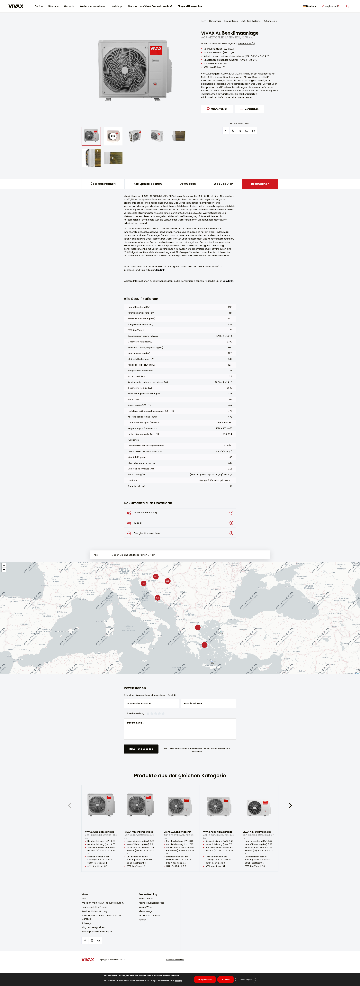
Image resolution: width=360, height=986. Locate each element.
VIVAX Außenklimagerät (179, 834)
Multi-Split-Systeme (251, 21)
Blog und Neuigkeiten (190, 6)
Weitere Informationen (93, 6)
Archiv (142, 919)
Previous (70, 805)
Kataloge (117, 6)
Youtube (98, 940)
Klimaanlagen (231, 21)
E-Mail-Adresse (193, 703)
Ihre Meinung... (135, 722)
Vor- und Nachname (139, 703)
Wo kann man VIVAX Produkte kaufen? (150, 6)
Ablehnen (225, 979)
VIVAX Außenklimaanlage (101, 834)
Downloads (188, 184)
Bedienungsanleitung (145, 512)
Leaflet (357, 673)
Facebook (84, 940)
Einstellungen (245, 979)
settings (178, 980)
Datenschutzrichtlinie (175, 960)
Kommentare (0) (246, 43)
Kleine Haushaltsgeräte (151, 902)
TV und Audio (146, 898)
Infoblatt (138, 523)
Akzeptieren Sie (205, 979)
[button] (157, 597)
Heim (203, 21)
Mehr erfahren (245, 97)
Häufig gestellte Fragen (94, 907)
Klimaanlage (215, 21)
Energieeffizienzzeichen (147, 533)
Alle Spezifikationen (148, 184)
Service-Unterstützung (94, 911)
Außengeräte (270, 21)
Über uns (53, 6)
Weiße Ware (145, 907)
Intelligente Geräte (149, 915)
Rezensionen (260, 184)
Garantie (69, 6)
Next (290, 805)
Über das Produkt (103, 184)
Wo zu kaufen (223, 184)
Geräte (39, 6)
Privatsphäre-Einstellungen (97, 931)
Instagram (91, 940)
